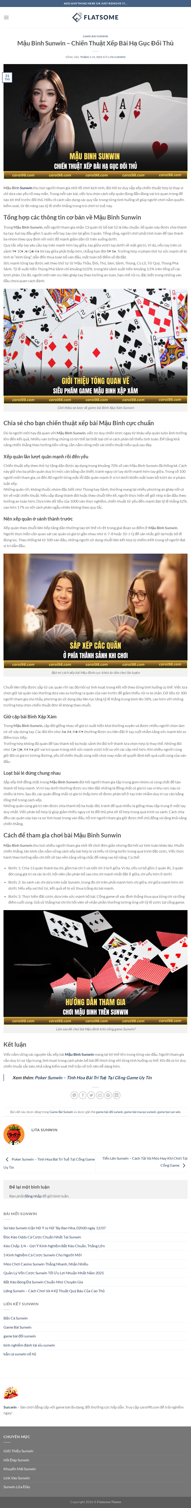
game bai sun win (168, 1112)
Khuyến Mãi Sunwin (19, 1469)
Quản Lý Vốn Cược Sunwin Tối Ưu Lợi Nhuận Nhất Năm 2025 (53, 1273)
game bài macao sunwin (140, 1112)
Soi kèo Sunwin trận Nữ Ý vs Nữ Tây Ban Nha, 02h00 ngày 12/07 (54, 1228)
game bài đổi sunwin (109, 1112)
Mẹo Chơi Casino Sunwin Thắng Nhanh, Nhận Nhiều (45, 1264)
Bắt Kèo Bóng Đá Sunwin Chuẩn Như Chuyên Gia (43, 1282)
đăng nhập (33, 1196)
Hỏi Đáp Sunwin (16, 1460)
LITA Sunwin (116, 56)
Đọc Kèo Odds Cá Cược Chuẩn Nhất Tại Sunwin (42, 1237)
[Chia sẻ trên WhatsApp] (74, 1095)
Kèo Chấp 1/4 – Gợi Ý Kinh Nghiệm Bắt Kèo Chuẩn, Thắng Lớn (54, 1246)
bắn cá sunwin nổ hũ (19, 1354)
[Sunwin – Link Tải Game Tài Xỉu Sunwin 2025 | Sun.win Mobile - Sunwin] (95, 17)
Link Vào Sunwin (16, 1478)
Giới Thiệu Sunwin (18, 1451)
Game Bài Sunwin (95, 36)
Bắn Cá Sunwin (15, 1318)
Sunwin (26, 187)
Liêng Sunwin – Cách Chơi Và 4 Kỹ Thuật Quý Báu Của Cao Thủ (54, 1291)
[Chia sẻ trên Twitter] (91, 1095)
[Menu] (6, 17)
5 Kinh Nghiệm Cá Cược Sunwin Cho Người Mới (42, 1255)
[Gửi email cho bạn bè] (100, 1095)
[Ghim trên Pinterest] (108, 1095)
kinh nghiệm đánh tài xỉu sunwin (29, 1345)
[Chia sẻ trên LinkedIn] (116, 1095)
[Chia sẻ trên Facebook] (83, 1095)
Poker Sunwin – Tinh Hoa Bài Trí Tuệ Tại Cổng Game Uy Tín (93, 1077)
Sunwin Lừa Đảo (16, 1486)
